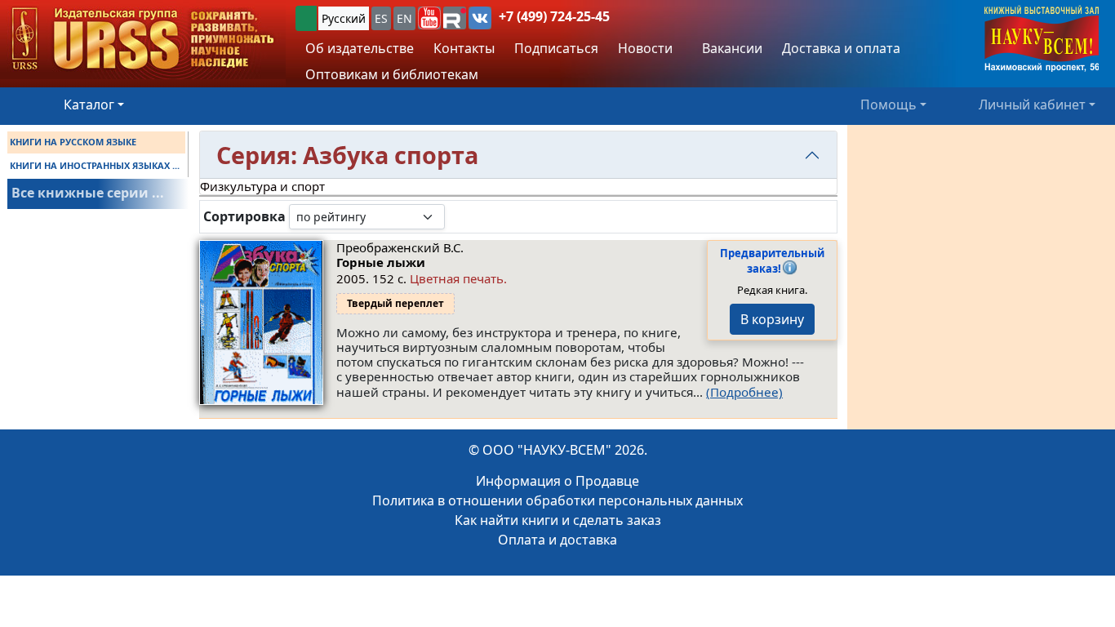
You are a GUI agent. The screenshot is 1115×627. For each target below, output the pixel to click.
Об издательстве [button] (359, 48)
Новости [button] (645, 48)
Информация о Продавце (557, 481)
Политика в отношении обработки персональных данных (557, 500)
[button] (429, 18)
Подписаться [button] (556, 48)
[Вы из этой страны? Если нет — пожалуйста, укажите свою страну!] (306, 18)
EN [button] (404, 18)
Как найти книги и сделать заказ (558, 520)
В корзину (772, 319)
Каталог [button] (89, 104)
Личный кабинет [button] (1032, 104)
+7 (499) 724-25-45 (554, 16)
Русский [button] (344, 18)
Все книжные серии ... (87, 193)
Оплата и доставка (557, 540)
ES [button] (381, 18)
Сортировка (244, 217)
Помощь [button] (888, 104)
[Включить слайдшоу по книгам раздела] (457, 216)
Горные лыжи (380, 262)
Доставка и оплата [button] (841, 48)
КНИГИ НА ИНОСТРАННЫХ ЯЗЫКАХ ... (95, 165)
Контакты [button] (464, 48)
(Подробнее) (744, 392)
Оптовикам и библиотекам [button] (391, 74)
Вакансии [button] (730, 48)
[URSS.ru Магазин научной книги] (143, 39)
